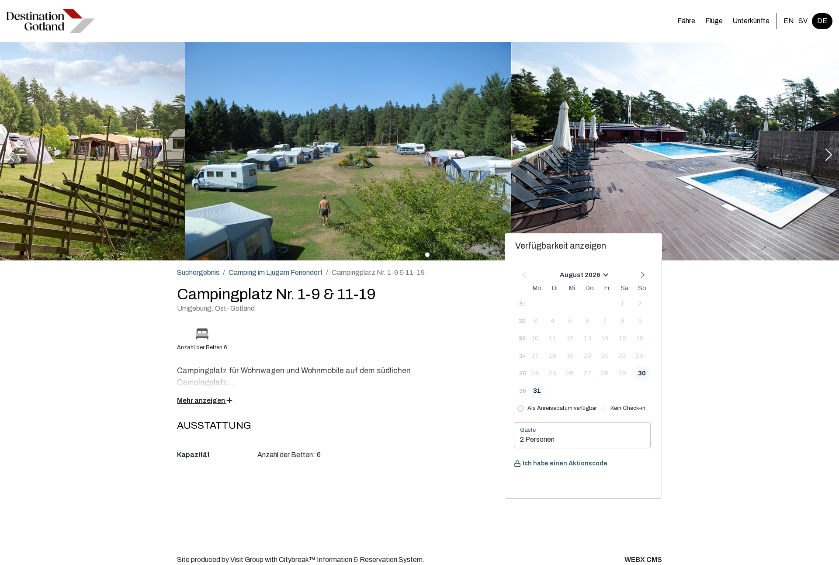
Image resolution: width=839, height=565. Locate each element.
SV (803, 20)
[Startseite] (51, 20)
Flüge (714, 20)
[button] (10, 155)
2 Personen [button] (537, 439)
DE (822, 20)
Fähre (686, 20)
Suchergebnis (198, 272)
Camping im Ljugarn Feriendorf (275, 272)
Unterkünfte (751, 20)
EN (789, 20)
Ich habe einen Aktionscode (565, 463)
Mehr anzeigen (201, 400)
